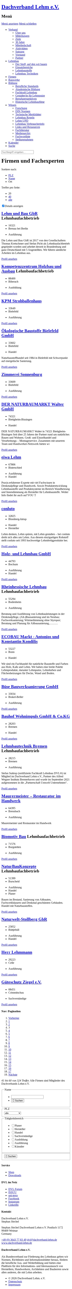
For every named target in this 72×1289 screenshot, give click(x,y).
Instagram (13, 1201)
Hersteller (20, 1129)
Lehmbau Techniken (26, 73)
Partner (19, 57)
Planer (18, 1125)
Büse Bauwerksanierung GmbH (29, 686)
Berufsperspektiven (26, 98)
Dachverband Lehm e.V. (30, 7)
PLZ (10, 175)
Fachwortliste (22, 136)
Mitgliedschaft (23, 45)
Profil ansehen (9, 258)
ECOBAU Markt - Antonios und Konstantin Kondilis (30, 639)
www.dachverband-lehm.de (16, 1242)
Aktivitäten (21, 48)
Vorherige (13, 1018)
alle (10, 199)
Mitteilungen (22, 35)
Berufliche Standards (26, 86)
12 (9, 1055)
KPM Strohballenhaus (21, 301)
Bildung (12, 83)
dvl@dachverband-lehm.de (42, 1239)
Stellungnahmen (24, 139)
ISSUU (12, 1192)
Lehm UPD (21, 120)
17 (9, 1071)
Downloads (14, 1175)
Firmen (12, 76)
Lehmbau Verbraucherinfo (29, 123)
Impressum (14, 1284)
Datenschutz (15, 1281)
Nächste (12, 1074)
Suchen (18, 1100)
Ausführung (21, 1143)
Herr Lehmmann (16, 952)
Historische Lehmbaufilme (30, 101)
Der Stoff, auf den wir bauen (31, 64)
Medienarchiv (23, 133)
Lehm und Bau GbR (19, 213)
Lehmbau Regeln (24, 117)
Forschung (21, 108)
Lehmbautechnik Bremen (24, 746)
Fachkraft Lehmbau (26, 92)
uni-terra (13, 1195)
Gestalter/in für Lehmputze (30, 95)
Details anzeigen (14, 206)
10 (9, 1049)
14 (9, 1062)
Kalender (13, 142)
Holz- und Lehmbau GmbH (26, 553)
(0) (13, 1239)
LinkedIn (13, 1204)
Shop (11, 1172)
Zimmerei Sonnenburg (21, 374)
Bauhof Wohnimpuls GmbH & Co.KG (35, 716)
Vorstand (20, 54)
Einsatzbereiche (24, 67)
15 (9, 1065)
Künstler (19, 1146)
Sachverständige (24, 1136)
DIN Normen (22, 111)
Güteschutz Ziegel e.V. (21, 982)
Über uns (20, 32)
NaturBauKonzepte (18, 866)
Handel (19, 1132)
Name (11, 178)
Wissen (12, 104)
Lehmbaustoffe (23, 70)
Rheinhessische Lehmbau (23, 586)
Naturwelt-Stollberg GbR (24, 919)
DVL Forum (15, 1189)
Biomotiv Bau (13, 836)
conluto (8, 508)
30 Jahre (20, 42)
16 (9, 1068)
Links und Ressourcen (27, 126)
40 (9, 196)
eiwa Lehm (11, 457)
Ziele (18, 39)
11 (9, 1052)
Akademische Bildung (27, 89)
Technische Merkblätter (28, 114)
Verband (13, 29)
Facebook (13, 1198)
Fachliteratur (22, 130)
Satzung (19, 51)
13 (9, 1058)
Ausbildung (21, 1139)
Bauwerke (14, 79)
